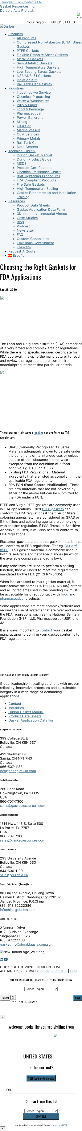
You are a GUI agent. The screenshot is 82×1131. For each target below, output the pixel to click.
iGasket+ (24, 247)
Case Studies (27, 218)
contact (46, 630)
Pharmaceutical (29, 113)
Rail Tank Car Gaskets (34, 84)
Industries (16, 88)
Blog (20, 222)
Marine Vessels (28, 130)
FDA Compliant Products (36, 180)
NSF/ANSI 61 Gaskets (34, 76)
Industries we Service (34, 92)
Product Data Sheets (33, 205)
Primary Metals (29, 138)
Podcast (23, 226)
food (64, 594)
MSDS (21, 163)
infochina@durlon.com (18, 910)
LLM (73, 971)
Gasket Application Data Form (41, 209)
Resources (16, 201)
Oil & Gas (24, 126)
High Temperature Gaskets (38, 67)
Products (15, 34)
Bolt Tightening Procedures (38, 176)
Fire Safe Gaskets (31, 184)
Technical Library (22, 151)
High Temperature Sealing (37, 188)
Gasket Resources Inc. (17, 6)
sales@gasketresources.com (22, 805)
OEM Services (28, 134)
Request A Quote (21, 251)
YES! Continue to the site (41, 1078)
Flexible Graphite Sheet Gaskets (42, 55)
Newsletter (25, 230)
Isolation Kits (27, 80)
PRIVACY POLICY (53, 971)
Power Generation (31, 117)
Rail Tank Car (27, 142)
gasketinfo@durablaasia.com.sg (25, 944)
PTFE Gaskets (28, 50)
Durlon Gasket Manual (34, 155)
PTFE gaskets (53, 509)
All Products (26, 38)
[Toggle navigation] (16, 27)
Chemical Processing (33, 96)
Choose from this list (41, 1101)
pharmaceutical (12, 598)
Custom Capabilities (33, 239)
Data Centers (27, 147)
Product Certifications (34, 168)
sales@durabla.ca (14, 875)
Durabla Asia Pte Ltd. (17, 10)
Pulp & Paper (27, 105)
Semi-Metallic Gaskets (34, 63)
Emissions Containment (35, 243)
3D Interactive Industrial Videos (42, 214)
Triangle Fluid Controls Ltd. (21, 2)
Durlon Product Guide (34, 159)
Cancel (5, 998)
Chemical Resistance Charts (39, 172)
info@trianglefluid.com (18, 771)
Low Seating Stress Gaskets (39, 71)
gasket (38, 432)
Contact (14, 703)
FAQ (20, 234)
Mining (22, 122)
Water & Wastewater (33, 101)
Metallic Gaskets (30, 59)
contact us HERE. (59, 1125)
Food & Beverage (30, 109)
